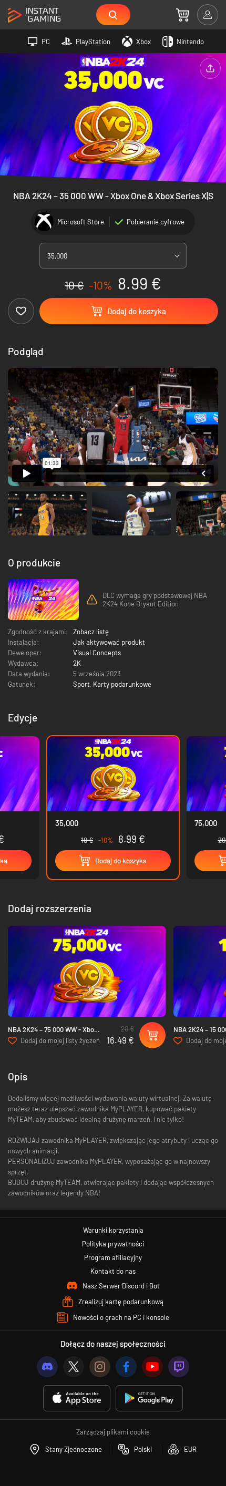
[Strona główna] (34, 15)
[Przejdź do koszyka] (182, 15)
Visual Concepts (97, 652)
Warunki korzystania (113, 1230)
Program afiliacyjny (113, 1257)
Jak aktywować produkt (109, 642)
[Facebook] (126, 1366)
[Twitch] (178, 1366)
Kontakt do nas (113, 1271)
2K (77, 663)
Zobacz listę (91, 631)
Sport (81, 684)
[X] (73, 1366)
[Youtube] (152, 1366)
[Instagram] (99, 1366)
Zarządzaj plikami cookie (113, 1432)
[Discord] (47, 1366)
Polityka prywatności (113, 1244)
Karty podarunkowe (122, 684)
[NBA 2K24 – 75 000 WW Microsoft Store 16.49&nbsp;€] (87, 971)
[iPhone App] (76, 1398)
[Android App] (149, 1398)
